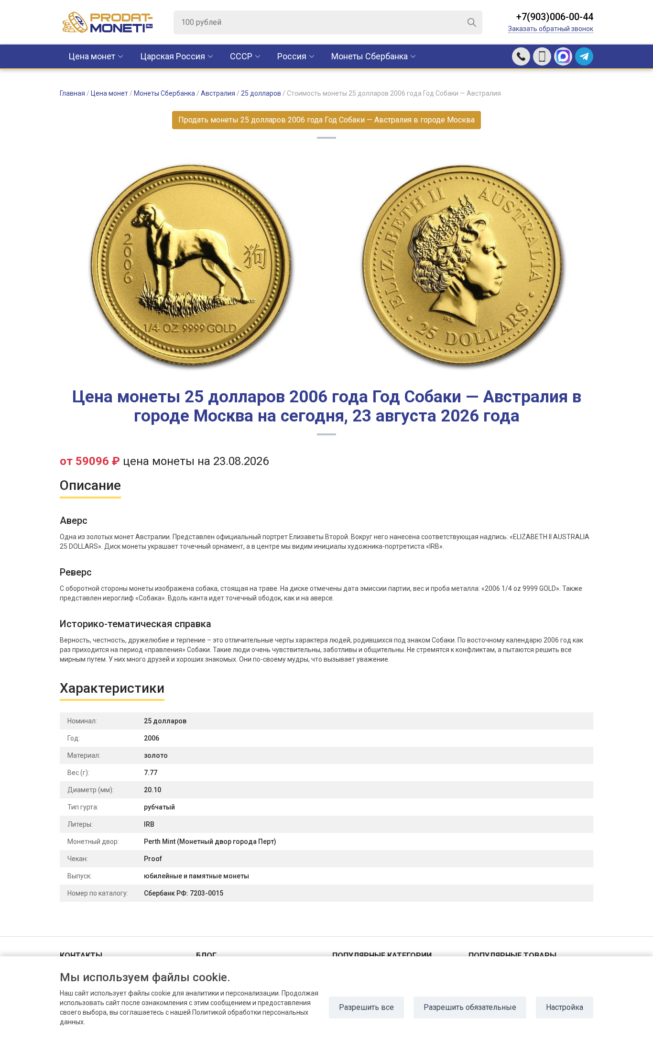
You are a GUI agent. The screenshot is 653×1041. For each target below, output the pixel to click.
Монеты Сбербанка (369, 56)
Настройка (564, 1007)
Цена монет (91, 56)
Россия (291, 56)
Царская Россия (172, 56)
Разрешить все (366, 1007)
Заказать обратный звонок (550, 29)
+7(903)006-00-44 (554, 16)
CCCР (241, 56)
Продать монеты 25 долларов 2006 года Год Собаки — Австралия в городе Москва (326, 119)
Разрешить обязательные (470, 1007)
